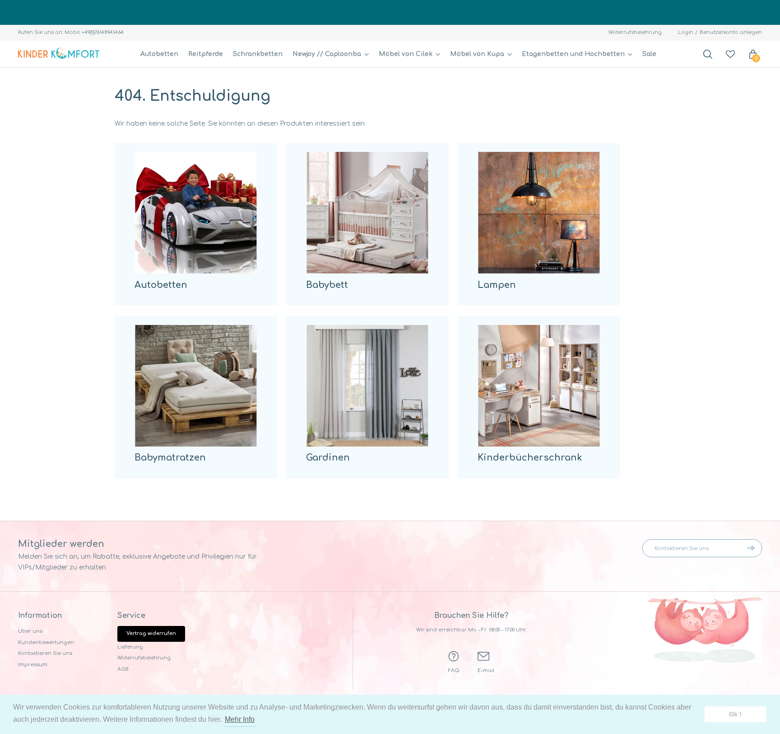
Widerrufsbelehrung (635, 32)
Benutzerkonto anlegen (731, 32)
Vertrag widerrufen (151, 633)
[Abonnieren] (753, 548)
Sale (649, 54)
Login (685, 32)
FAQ (454, 670)
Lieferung (130, 647)
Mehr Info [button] (240, 719)
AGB (123, 669)
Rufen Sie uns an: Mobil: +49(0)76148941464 (71, 32)
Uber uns (30, 631)
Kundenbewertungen (46, 642)
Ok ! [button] (735, 714)
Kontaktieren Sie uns (45, 653)
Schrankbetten (258, 54)
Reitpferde (205, 54)
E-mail (486, 670)
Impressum (32, 665)
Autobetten (159, 54)
